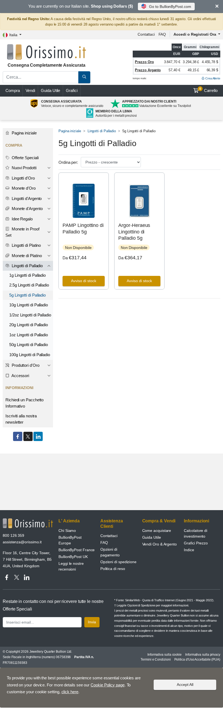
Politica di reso (112, 568)
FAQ (162, 34)
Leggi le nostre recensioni (71, 566)
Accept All (185, 684)
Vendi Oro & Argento (159, 544)
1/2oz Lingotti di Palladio (30, 315)
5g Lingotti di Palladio (27, 295)
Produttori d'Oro (25, 365)
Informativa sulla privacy (202, 654)
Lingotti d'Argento (26, 198)
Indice (189, 550)
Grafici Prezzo (196, 543)
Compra (12, 90)
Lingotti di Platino (26, 245)
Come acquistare (156, 530)
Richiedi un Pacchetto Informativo (24, 402)
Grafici (71, 90)
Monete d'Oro (23, 188)
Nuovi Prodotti (23, 167)
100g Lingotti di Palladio (29, 354)
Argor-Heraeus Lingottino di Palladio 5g (134, 232)
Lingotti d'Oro (23, 178)
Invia (92, 622)
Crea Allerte (212, 78)
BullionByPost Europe (70, 540)
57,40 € (174, 70)
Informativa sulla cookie (164, 654)
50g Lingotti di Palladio (28, 344)
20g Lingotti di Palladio (28, 324)
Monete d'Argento (27, 208)
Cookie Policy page (108, 685)
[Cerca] (84, 77)
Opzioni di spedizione (118, 562)
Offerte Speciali (25, 157)
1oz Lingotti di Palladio (28, 334)
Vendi (30, 90)
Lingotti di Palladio (102, 131)
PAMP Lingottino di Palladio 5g (83, 228)
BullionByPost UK (73, 556)
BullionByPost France (76, 550)
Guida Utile (50, 90)
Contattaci (146, 34)
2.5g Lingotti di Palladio (29, 285)
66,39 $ (212, 70)
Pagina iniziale (69, 131)
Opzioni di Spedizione (141, 605)
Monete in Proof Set (22, 232)
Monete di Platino (26, 255)
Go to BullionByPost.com (170, 6)
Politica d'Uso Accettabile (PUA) (197, 659)
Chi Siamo (67, 530)
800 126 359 (13, 535)
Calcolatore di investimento (195, 533)
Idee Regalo (22, 219)
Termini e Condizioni (156, 659)
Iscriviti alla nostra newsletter (21, 419)
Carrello (208, 90)
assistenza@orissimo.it (22, 542)
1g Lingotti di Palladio (27, 275)
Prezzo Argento (148, 70)
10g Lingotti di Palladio (28, 305)
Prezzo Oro (144, 62)
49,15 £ (193, 70)
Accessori (20, 375)
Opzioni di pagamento (110, 552)
